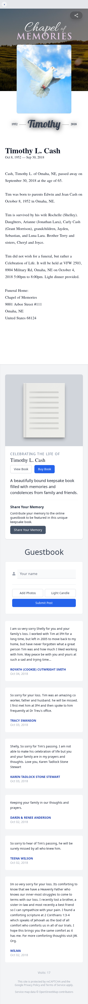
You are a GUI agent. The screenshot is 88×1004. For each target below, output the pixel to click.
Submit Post (44, 603)
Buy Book (44, 469)
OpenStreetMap (48, 992)
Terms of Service (56, 985)
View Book (21, 469)
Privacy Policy (32, 985)
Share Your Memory (28, 530)
